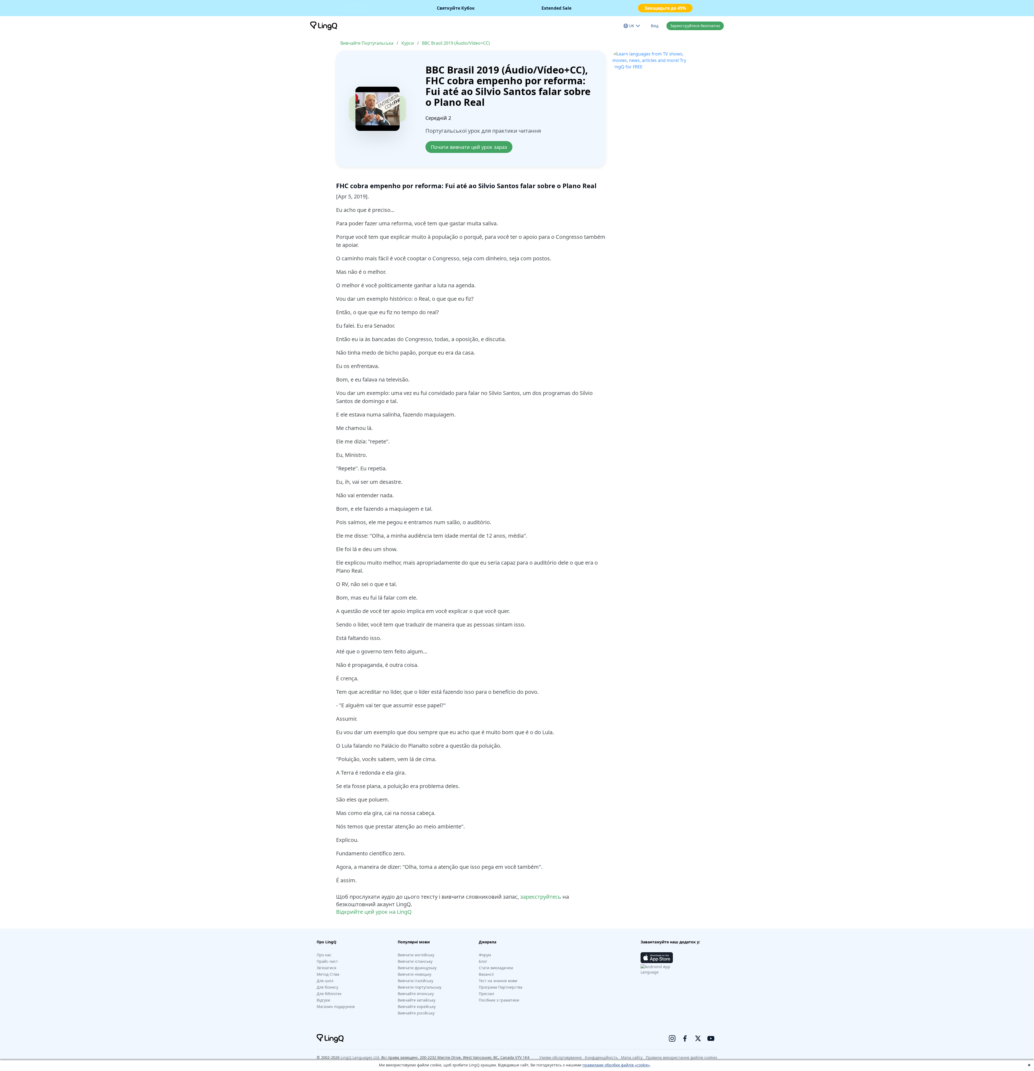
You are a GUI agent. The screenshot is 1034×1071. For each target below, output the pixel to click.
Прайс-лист (327, 961)
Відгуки (323, 1000)
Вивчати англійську (416, 954)
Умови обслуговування (560, 1057)
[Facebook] (685, 1038)
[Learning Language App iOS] (657, 957)
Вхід (654, 25)
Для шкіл (325, 980)
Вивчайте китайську (416, 1000)
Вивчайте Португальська (366, 43)
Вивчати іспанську (415, 961)
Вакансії (486, 974)
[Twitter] (697, 1038)
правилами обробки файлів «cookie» (616, 1065)
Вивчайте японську (416, 993)
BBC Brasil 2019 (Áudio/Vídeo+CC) (456, 43)
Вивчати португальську (419, 987)
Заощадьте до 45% (665, 8)
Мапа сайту (631, 1057)
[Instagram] (672, 1038)
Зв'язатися (326, 967)
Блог (483, 961)
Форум (485, 954)
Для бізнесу (327, 987)
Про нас (324, 954)
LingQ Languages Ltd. (360, 1057)
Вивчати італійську (415, 980)
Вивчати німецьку (414, 974)
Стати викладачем (496, 967)
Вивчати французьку (417, 967)
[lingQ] (323, 26)
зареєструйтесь (540, 896)
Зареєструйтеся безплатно (695, 25)
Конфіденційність (601, 1057)
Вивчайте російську (416, 1013)
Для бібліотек (329, 993)
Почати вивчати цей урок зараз (469, 147)
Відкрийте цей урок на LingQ (374, 911)
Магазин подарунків (336, 1006)
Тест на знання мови (498, 980)
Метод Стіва (328, 974)
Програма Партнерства (500, 987)
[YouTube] (710, 1038)
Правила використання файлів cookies (681, 1057)
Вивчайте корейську (417, 1006)
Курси (407, 43)
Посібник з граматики (499, 1000)
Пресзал (486, 993)
